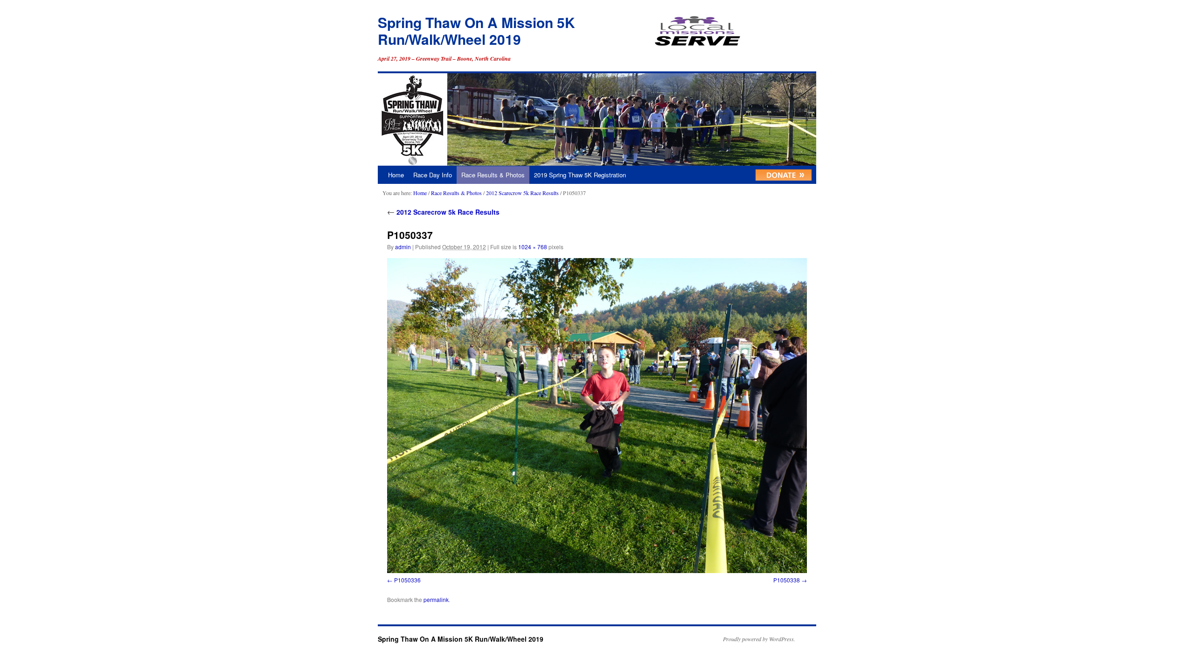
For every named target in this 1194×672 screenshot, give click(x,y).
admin (403, 247)
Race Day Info (432, 174)
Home (396, 174)
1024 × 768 (532, 247)
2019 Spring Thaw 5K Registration (580, 174)
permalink (436, 599)
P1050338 (786, 580)
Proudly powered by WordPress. (759, 639)
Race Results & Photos (493, 174)
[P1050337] (597, 415)
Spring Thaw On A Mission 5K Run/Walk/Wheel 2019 (476, 30)
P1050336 (407, 580)
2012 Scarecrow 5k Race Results (522, 192)
